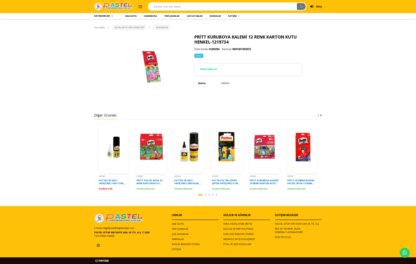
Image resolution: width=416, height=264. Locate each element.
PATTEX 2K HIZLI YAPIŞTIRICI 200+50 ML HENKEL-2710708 (186, 182)
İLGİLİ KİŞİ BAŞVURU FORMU (238, 234)
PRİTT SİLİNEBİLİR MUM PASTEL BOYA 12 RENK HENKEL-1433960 (300, 182)
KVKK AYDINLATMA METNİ (237, 223)
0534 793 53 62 (283, 237)
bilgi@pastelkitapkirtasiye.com (119, 228)
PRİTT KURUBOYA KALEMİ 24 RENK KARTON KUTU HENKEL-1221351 (264, 182)
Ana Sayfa (99, 27)
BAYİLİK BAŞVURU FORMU (186, 244)
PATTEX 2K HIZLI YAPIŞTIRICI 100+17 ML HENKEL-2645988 (111, 182)
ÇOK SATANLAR (194, 15)
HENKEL (199, 56)
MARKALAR (215, 15)
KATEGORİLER (102, 15)
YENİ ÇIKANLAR (171, 15)
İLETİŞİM (176, 249)
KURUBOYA (162, 27)
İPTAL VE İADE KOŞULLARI (237, 244)
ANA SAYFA (131, 15)
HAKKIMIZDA (150, 15)
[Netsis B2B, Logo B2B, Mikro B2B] (101, 260)
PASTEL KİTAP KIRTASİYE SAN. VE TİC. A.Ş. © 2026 (122, 232)
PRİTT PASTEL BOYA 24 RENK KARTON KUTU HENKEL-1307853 (149, 182)
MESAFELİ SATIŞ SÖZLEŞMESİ (239, 239)
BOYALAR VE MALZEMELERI (129, 27)
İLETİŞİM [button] (232, 15)
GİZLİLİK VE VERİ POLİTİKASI (238, 228)
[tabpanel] (114, 158)
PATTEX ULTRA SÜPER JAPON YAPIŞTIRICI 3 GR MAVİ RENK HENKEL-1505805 (225, 182)
